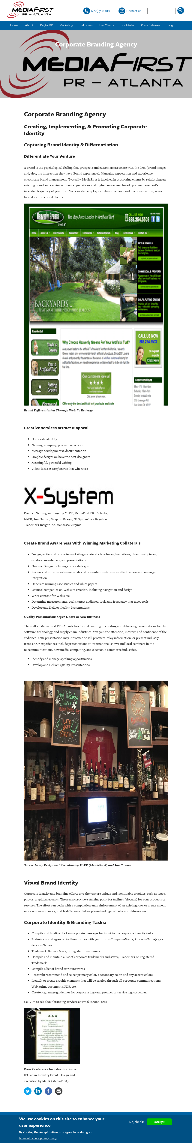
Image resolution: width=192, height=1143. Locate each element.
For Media (127, 25)
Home (14, 25)
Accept (159, 1121)
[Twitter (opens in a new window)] (28, 1093)
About (29, 25)
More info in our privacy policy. (38, 1138)
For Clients (106, 25)
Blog (170, 25)
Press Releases (150, 25)
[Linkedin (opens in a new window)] (38, 1093)
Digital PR (46, 25)
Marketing (66, 25)
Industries (86, 25)
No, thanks (137, 1121)
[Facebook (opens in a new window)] (48, 1093)
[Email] (58, 1093)
